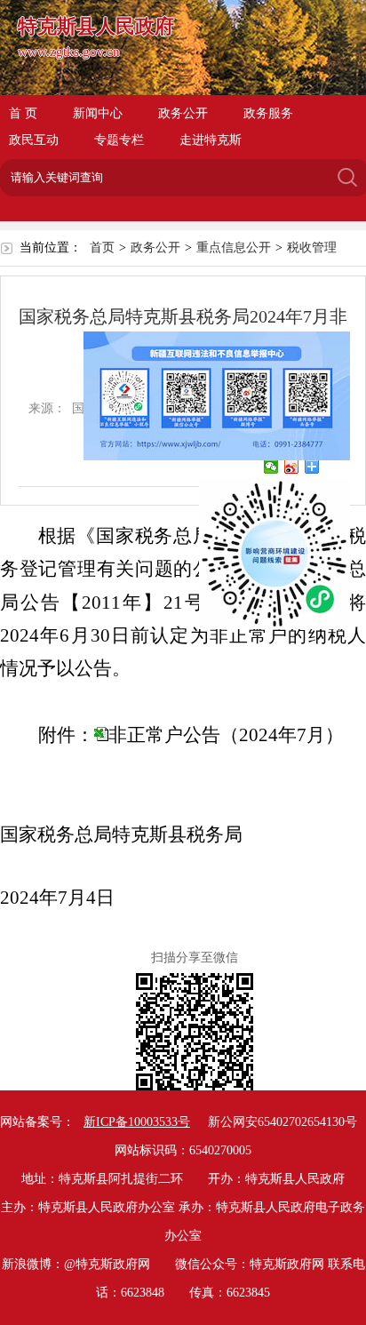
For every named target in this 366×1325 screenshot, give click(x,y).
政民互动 (34, 140)
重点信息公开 (233, 247)
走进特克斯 (210, 140)
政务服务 (268, 113)
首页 (102, 247)
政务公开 (183, 113)
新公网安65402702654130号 (282, 1122)
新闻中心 (98, 113)
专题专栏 (119, 140)
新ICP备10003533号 (137, 1122)
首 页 (23, 113)
